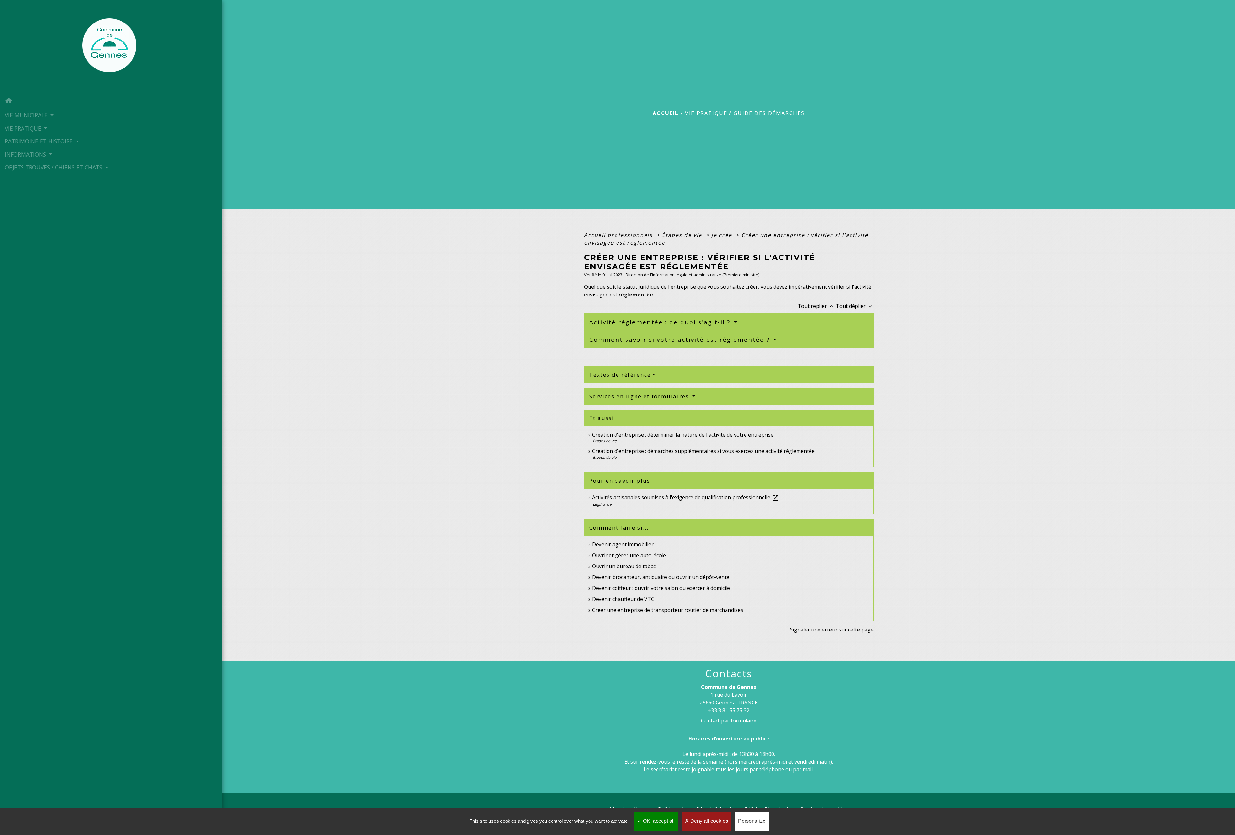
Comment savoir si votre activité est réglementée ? (680, 339)
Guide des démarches (769, 113)
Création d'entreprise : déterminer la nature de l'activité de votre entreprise (682, 434)
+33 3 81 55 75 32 (728, 710)
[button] (111, 102)
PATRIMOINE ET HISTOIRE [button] (39, 141)
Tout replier (816, 306)
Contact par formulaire (728, 720)
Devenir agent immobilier (623, 544)
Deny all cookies (708, 821)
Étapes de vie (683, 235)
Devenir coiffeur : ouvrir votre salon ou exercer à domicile (661, 588)
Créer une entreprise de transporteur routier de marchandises (667, 609)
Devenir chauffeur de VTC (623, 599)
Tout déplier (855, 306)
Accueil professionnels (619, 235)
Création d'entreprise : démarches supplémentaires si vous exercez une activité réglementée (703, 451)
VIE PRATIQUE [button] (24, 128)
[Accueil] (111, 47)
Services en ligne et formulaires (640, 396)
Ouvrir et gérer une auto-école (629, 555)
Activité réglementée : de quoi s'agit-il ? (661, 322)
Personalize (751, 821)
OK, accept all (658, 821)
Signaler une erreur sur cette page (832, 629)
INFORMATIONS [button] (26, 154)
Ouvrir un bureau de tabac (624, 566)
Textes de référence (620, 374)
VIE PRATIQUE (706, 113)
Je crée (722, 235)
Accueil (666, 113)
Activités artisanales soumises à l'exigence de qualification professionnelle (685, 497)
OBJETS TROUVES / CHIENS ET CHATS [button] (54, 167)
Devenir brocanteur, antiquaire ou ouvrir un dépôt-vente (660, 577)
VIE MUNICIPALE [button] (27, 115)
